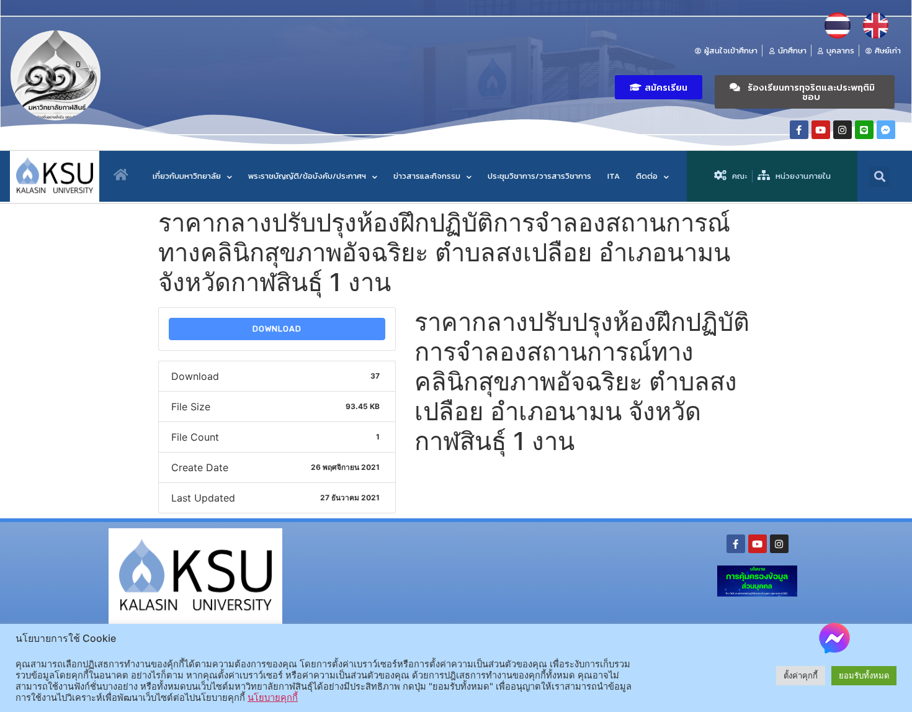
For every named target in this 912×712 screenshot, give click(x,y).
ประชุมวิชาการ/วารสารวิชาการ (539, 176)
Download (277, 328)
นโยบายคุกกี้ (273, 697)
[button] (658, 87)
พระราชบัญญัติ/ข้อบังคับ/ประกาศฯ (307, 176)
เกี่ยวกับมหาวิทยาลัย (187, 176)
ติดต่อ (647, 176)
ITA (613, 176)
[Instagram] (842, 129)
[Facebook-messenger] (886, 129)
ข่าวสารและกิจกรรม (426, 176)
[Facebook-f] (799, 129)
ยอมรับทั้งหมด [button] (864, 675)
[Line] (864, 129)
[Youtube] (820, 129)
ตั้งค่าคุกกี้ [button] (801, 675)
